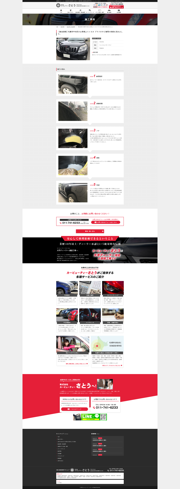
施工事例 (109, 12)
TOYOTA (101, 41)
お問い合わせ (60, 460)
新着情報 (59, 458)
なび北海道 (59, 482)
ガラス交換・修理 (99, 12)
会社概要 (119, 12)
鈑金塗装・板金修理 (80, 12)
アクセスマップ (110, 0)
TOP (61, 12)
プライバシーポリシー (119, 0)
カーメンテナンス (90, 12)
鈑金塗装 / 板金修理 (96, 38)
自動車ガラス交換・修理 (63, 446)
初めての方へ (71, 12)
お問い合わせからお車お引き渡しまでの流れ (67, 441)
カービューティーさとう (87, 487)
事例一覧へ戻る (90, 231)
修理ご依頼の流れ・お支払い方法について (76, 363)
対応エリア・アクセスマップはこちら (111, 365)
